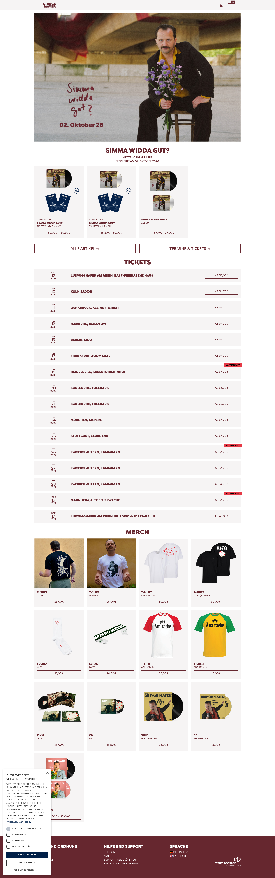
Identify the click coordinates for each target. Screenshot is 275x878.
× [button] (47, 773)
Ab (222, 275)
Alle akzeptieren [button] (27, 854)
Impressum (41, 856)
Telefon (109, 852)
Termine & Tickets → (190, 248)
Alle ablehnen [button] (27, 862)
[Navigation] (37, 5)
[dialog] (27, 822)
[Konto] (221, 5)
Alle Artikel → (85, 248)
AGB (37, 852)
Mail (107, 856)
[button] (27, 870)
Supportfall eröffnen (120, 859)
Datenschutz (43, 859)
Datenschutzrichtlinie (18, 822)
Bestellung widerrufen (121, 863)
